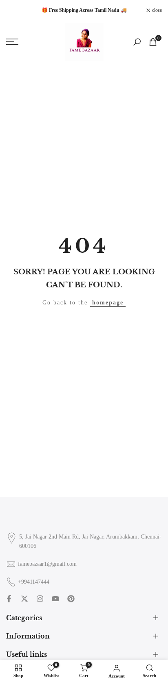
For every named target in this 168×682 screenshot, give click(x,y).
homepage (108, 303)
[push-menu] (12, 42)
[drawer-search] (137, 42)
